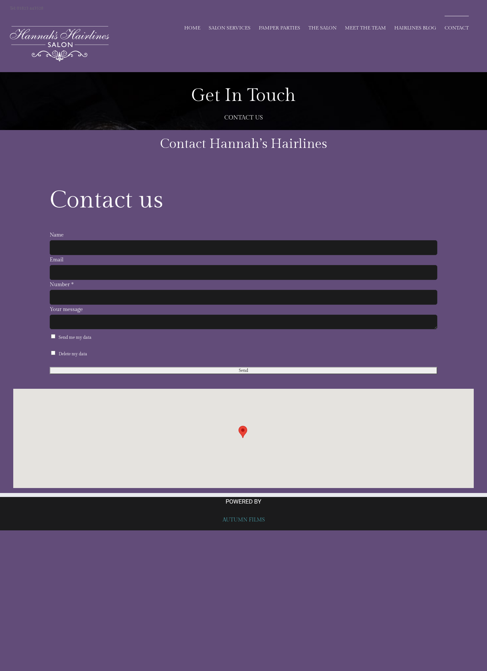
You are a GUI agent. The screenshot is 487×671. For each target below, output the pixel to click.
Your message (66, 309)
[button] (243, 432)
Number (62, 285)
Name (57, 235)
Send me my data (75, 337)
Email (57, 260)
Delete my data (73, 354)
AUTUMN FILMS (244, 520)
